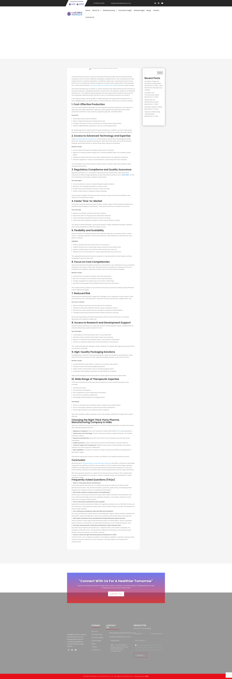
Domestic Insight (125, 10)
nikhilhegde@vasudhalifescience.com (122, 633)
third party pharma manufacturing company (104, 85)
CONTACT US (115, 594)
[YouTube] (162, 3)
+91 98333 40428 (98, 3)
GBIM (147, 676)
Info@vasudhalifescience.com (121, 3)
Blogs (149, 10)
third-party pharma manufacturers (86, 139)
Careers (156, 10)
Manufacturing (109, 10)
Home (87, 10)
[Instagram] (159, 3)
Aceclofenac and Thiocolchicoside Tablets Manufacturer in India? (151, 95)
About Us (95, 10)
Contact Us (89, 17)
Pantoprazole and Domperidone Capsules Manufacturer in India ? (151, 102)
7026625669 (114, 641)
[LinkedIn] (155, 3)
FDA (118, 431)
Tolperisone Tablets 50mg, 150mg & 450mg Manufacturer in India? (152, 114)
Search (160, 73)
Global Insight (139, 10)
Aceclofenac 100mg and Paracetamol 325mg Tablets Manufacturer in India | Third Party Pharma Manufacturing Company (153, 85)
